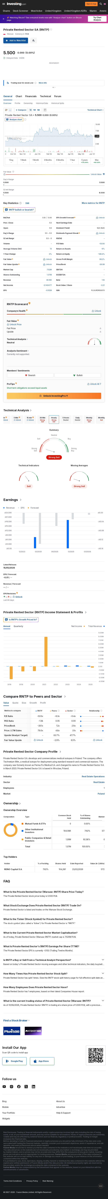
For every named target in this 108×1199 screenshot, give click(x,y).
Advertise (60, 1107)
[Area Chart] (10, 110)
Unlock (40, 740)
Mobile (5, 1107)
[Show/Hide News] (45, 110)
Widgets (6, 1118)
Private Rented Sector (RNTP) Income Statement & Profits (43, 612)
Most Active (36, 11)
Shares (6, 11)
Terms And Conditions (12, 1181)
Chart (19, 96)
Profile (17, 103)
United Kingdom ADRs (75, 11)
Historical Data (42, 103)
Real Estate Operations (93, 776)
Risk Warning (48, 1181)
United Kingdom (53, 11)
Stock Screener (20, 11)
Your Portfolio (8, 1113)
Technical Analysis (16, 410)
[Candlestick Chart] (6, 110)
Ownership (28, 103)
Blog (4, 1101)
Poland (101, 793)
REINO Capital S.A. (13, 869)
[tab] (17, 419)
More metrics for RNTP (93, 203)
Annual (6, 626)
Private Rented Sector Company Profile (30, 751)
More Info (43, 83)
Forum (57, 96)
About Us (60, 1101)
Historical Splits (57, 103)
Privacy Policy (32, 1181)
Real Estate (99, 782)
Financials (31, 96)
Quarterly (18, 626)
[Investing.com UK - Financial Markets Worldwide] (16, 4)
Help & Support (63, 1113)
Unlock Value (96, 174)
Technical (45, 96)
